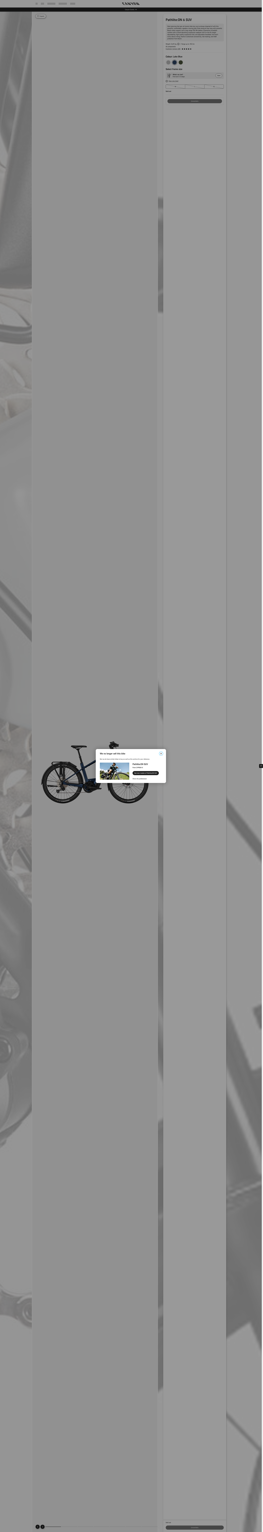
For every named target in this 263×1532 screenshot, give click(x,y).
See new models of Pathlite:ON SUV (145, 773)
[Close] (161, 754)
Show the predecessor (140, 779)
